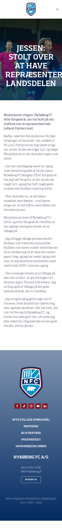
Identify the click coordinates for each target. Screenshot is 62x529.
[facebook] (17, 406)
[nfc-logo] (31, 4)
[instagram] (31, 406)
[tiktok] (24, 406)
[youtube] (38, 406)
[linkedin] (45, 406)
